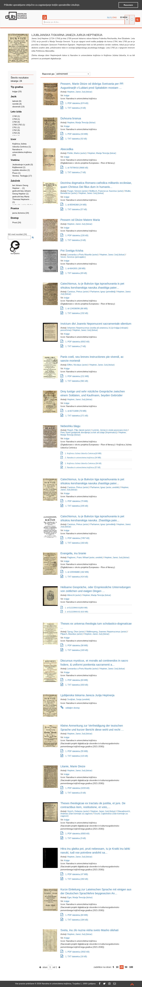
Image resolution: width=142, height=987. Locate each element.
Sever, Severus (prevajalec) (73, 257)
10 (117, 967)
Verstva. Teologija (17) (22, 176)
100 (131, 967)
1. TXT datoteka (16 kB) (76, 956)
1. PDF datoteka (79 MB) (76, 501)
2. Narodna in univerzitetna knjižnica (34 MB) (83, 458)
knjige (66, 95)
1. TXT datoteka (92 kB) (76, 138)
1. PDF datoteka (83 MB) (76, 680)
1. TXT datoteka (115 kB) (76, 756)
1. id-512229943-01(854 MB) (76, 608)
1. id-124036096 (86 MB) (76, 308)
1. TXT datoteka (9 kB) (75, 838)
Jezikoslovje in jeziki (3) (22, 164)
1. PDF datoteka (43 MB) (76, 134)
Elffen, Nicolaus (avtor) (77, 365)
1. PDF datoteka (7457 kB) (77, 538)
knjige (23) (17, 91)
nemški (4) (17, 104)
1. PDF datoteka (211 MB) (77, 376)
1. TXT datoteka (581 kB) (76, 381)
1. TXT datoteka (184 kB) (76, 920)
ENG (115, 17)
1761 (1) (16, 127)
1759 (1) (16, 119)
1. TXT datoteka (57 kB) (76, 209)
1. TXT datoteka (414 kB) (76, 576)
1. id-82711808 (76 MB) (75, 411)
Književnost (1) (18, 167)
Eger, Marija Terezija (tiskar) (79, 897)
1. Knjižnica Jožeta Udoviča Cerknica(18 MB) (83, 453)
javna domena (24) (20, 213)
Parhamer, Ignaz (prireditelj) (102, 291)
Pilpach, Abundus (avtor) (71, 634)
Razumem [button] (128, 5)
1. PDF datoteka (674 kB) (76, 103)
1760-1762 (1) (18, 124)
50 (126, 967)
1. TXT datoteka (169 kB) (76, 650)
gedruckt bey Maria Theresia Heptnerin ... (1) (21, 199)
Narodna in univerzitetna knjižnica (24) (22, 152)
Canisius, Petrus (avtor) (78, 291)
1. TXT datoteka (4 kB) (75, 108)
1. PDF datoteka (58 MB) (76, 645)
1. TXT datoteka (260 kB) (76, 879)
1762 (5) (16, 130)
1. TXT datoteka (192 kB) (76, 313)
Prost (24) (16, 222)
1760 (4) (16, 122)
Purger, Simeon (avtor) (77, 191)
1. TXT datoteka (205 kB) (76, 506)
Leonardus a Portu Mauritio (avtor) (82, 254)
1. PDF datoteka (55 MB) (76, 751)
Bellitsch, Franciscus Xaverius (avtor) (106, 191)
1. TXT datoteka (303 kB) (76, 685)
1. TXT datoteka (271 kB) (76, 415)
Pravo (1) (16, 173)
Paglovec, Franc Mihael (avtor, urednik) (85, 557)
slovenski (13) (18, 106)
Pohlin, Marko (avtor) (76, 153)
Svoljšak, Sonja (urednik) (78, 699)
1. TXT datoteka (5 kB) (75, 793)
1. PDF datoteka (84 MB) (76, 915)
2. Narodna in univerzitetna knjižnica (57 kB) (82, 467)
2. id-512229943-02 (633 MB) (76, 612)
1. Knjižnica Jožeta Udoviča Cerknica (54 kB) (83, 463)
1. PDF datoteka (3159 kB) (77, 788)
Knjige (67, 126)
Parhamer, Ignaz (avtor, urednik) (105, 487)
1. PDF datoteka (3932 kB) (77, 952)
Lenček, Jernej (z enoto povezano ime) (109, 430)
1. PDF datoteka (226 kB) (76, 235)
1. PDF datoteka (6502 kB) (77, 341)
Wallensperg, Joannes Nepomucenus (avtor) (106, 631)
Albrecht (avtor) (74, 595)
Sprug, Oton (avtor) (76, 631)
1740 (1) (16, 116)
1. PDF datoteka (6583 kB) (77, 833)
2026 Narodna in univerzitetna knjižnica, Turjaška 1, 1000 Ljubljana (66, 983)
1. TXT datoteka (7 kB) (75, 172)
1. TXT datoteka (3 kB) (75, 240)
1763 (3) (16, 133)
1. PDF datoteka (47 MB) (76, 874)
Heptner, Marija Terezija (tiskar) (81, 122)
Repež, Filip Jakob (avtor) (79, 430)
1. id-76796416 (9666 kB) (76, 167)
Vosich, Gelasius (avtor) (78, 811)
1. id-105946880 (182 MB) (77, 572)
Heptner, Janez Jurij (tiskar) (79, 92)
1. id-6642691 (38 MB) (75, 268)
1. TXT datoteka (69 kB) (76, 273)
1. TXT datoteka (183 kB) (76, 543)
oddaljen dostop (72, 708)
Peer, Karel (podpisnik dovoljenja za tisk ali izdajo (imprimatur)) (88, 432)
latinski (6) (16, 101)
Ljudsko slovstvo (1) (21, 170)
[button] (80, 5)
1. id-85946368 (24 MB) (76, 204)
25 (121, 967)
